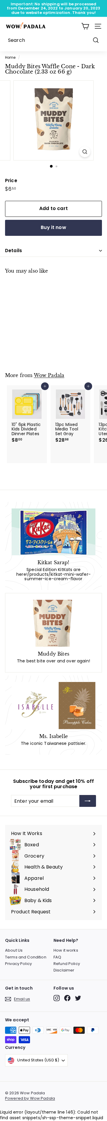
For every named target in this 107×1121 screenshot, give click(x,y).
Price (11, 180)
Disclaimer (64, 970)
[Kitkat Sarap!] (53, 532)
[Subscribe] (87, 801)
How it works (66, 950)
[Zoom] (84, 151)
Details (13, 250)
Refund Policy (67, 963)
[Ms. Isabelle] (53, 705)
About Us (14, 950)
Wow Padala (49, 375)
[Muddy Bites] (53, 623)
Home (10, 57)
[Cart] (85, 26)
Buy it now (53, 227)
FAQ (57, 957)
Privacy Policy (18, 963)
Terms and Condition (25, 957)
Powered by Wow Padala (30, 1098)
